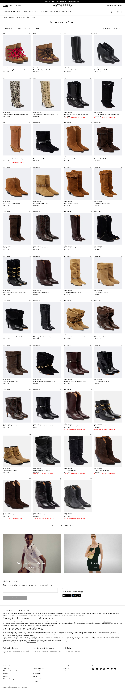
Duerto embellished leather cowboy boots (76, 114)
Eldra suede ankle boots (101, 292)
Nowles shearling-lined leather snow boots (15, 70)
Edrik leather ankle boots (101, 337)
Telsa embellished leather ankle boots (75, 381)
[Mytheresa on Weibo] (111, 668)
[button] (111, 12)
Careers (35, 676)
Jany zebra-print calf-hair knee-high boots (15, 114)
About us (35, 665)
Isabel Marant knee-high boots (12, 632)
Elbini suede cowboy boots (102, 248)
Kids (15, 5)
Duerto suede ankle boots (10, 515)
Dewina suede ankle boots (71, 515)
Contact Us (6, 668)
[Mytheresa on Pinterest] (101, 668)
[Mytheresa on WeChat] (115, 668)
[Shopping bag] (121, 12)
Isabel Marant (21, 17)
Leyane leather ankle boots (41, 515)
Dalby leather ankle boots (10, 381)
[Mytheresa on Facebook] (97, 668)
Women (5, 5)
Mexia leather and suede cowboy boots (14, 292)
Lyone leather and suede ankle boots (14, 337)
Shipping (5, 676)
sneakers (112, 613)
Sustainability (37, 671)
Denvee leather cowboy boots (72, 248)
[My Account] (114, 12)
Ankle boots (6, 637)
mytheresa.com (22, 687)
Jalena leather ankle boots (102, 70)
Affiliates (35, 681)
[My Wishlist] (117, 12)
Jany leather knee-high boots (72, 70)
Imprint (64, 671)
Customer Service (8, 665)
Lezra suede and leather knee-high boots (15, 159)
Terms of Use (66, 665)
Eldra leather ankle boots (101, 381)
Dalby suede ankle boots (101, 159)
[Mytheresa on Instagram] (104, 668)
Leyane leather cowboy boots (41, 292)
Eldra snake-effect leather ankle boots (14, 426)
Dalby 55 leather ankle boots (41, 470)
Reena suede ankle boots (40, 159)
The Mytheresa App (38, 668)
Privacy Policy (66, 668)
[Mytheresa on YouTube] (108, 668)
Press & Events (37, 673)
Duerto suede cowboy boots (72, 159)
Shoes (28, 17)
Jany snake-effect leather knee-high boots (45, 114)
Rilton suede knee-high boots (72, 292)
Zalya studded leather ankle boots (104, 426)
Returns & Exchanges (9, 679)
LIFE (19, 5)
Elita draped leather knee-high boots (44, 337)
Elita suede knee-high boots (102, 203)
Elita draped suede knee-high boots (13, 248)
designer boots (31, 642)
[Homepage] (62, 5)
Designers (12, 17)
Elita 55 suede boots (70, 470)
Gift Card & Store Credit (10, 671)
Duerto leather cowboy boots (72, 426)
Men (11, 5)
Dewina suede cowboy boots (11, 203)
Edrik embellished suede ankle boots (74, 337)
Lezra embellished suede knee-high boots (106, 114)
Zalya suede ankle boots (10, 470)
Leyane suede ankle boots (101, 470)
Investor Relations (38, 679)
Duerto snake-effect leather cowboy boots (45, 248)
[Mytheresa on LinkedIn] (93, 668)
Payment (5, 673)
